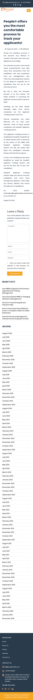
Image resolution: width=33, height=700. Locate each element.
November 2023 (8, 442)
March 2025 (6, 390)
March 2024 (6, 427)
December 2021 (8, 528)
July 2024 (5, 412)
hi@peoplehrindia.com (12, 2)
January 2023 (7, 480)
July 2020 (5, 592)
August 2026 (7, 333)
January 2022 (7, 525)
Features (5, 653)
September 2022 (8, 495)
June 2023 (6, 461)
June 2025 (6, 378)
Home (4, 641)
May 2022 (5, 510)
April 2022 (6, 513)
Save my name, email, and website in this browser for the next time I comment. (18, 265)
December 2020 (8, 573)
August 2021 (6, 543)
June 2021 (6, 551)
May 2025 (5, 382)
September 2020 (8, 585)
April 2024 (6, 423)
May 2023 (5, 465)
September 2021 (8, 540)
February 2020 (7, 611)
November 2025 (8, 360)
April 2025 (6, 386)
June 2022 (6, 506)
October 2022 (7, 491)
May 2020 (6, 600)
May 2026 (6, 345)
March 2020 (6, 607)
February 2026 (7, 356)
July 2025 (5, 375)
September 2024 (8, 405)
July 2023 (5, 457)
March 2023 (6, 472)
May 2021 (5, 555)
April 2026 (6, 348)
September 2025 (8, 367)
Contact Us (6, 657)
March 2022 (6, 517)
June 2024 (6, 416)
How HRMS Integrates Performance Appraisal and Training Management (15, 291)
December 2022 (8, 483)
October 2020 (7, 581)
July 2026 (5, 337)
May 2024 (6, 420)
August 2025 (7, 371)
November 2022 (8, 487)
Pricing (4, 649)
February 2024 (7, 431)
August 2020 (7, 588)
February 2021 (7, 566)
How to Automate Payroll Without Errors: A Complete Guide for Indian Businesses (15, 310)
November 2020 (8, 577)
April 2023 (6, 468)
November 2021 (8, 532)
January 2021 (7, 570)
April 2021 (5, 558)
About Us (5, 645)
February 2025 (7, 393)
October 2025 (7, 363)
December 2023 (8, 438)
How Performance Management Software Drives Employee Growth (15, 318)
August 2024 (7, 408)
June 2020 (6, 596)
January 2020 (7, 615)
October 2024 (7, 401)
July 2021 (5, 547)
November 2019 (8, 618)
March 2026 (6, 352)
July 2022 (5, 502)
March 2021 (6, 562)
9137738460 (26, 2)
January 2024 (7, 435)
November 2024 (8, 397)
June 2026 (6, 341)
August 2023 (7, 453)
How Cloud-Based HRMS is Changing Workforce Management (16, 298)
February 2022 (7, 521)
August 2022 (7, 498)
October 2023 (7, 446)
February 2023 (7, 476)
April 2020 (6, 603)
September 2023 (8, 450)
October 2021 (7, 536)
